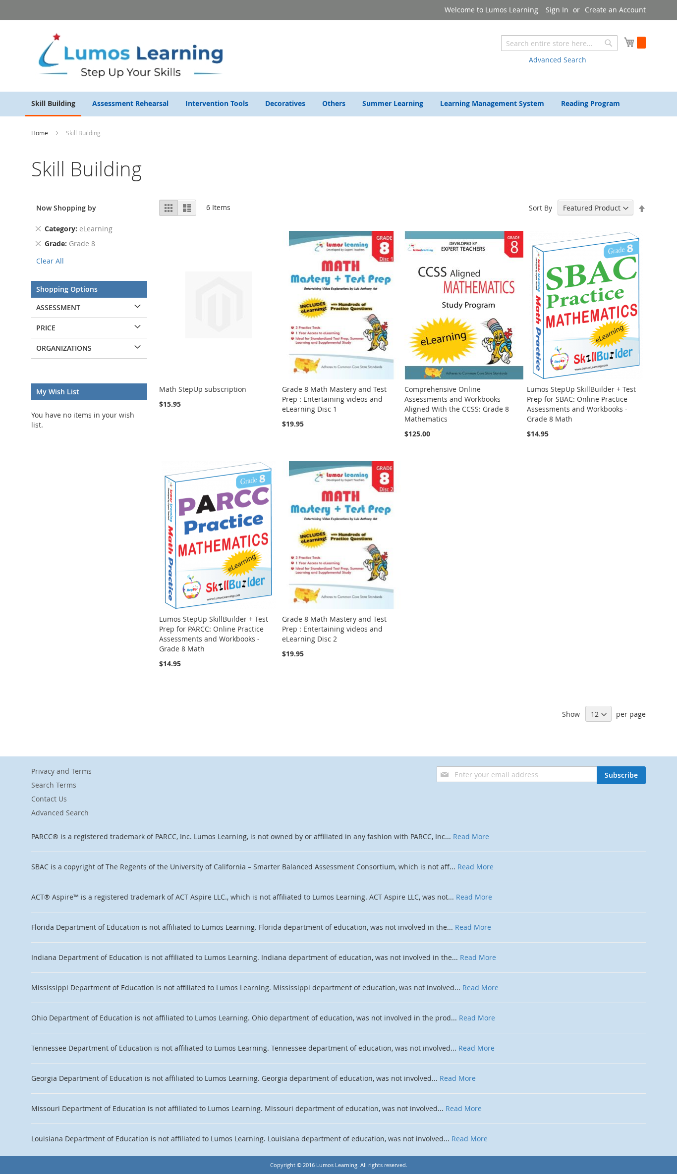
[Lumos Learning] (130, 55)
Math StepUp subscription (202, 389)
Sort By (540, 208)
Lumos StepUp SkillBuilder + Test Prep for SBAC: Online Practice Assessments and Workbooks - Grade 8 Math (581, 404)
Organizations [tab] (64, 348)
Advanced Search (557, 59)
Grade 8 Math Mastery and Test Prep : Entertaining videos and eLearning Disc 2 (334, 628)
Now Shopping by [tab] (66, 208)
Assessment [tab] (58, 307)
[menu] (338, 104)
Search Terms (53, 785)
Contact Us (49, 798)
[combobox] (559, 43)
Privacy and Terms (61, 771)
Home (40, 133)
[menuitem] (53, 104)
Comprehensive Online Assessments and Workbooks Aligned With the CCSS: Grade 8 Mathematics (456, 404)
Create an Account (615, 9)
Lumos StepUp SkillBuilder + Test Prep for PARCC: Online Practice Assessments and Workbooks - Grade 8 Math (213, 633)
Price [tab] (46, 327)
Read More (471, 836)
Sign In (557, 9)
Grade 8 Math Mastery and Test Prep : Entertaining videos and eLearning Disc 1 (334, 399)
